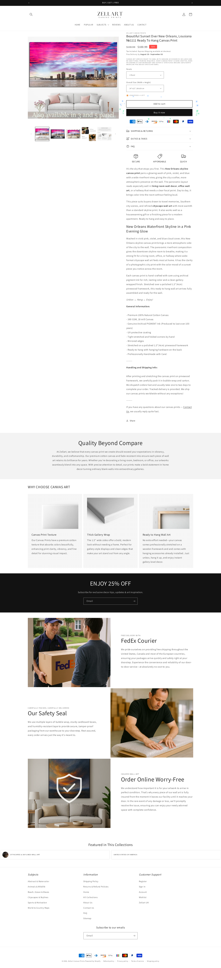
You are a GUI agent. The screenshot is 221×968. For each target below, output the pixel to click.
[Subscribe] (134, 601)
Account (143, 892)
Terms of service (137, 961)
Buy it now (159, 112)
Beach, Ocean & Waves (38, 892)
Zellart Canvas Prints (76, 961)
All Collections (90, 897)
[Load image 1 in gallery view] (42, 134)
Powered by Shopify (93, 961)
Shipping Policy (90, 881)
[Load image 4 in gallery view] (89, 134)
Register (143, 881)
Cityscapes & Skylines (38, 897)
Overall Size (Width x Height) (138, 82)
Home (86, 892)
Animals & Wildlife (36, 886)
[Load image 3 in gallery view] (73, 134)
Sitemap (87, 918)
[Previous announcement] (29, 3)
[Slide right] (115, 134)
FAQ (85, 913)
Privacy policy (122, 961)
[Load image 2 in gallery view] (58, 134)
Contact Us (88, 907)
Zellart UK (144, 902)
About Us (87, 902)
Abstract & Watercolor (38, 881)
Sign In (142, 886)
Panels (129, 69)
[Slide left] (31, 134)
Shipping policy (153, 961)
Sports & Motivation (37, 902)
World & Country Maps (38, 907)
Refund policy (108, 961)
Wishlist (143, 897)
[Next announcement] (192, 3)
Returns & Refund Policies (95, 886)
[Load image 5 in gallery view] (104, 134)
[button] (31, 14)
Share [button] (132, 420)
